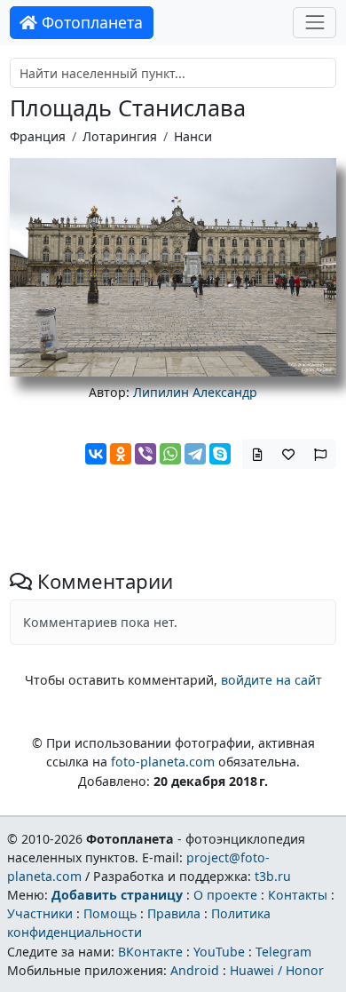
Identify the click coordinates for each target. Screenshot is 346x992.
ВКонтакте (150, 951)
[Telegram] (195, 453)
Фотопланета (90, 22)
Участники (40, 913)
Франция (38, 136)
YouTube (219, 951)
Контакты (297, 894)
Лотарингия (120, 136)
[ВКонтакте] (95, 453)
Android (194, 970)
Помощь (110, 913)
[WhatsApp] (170, 453)
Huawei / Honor (277, 970)
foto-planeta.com (163, 761)
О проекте (225, 894)
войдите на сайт (271, 679)
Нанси (193, 136)
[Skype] (220, 453)
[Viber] (145, 453)
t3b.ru (273, 876)
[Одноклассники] (120, 453)
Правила (174, 913)
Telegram (283, 951)
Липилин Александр (195, 392)
